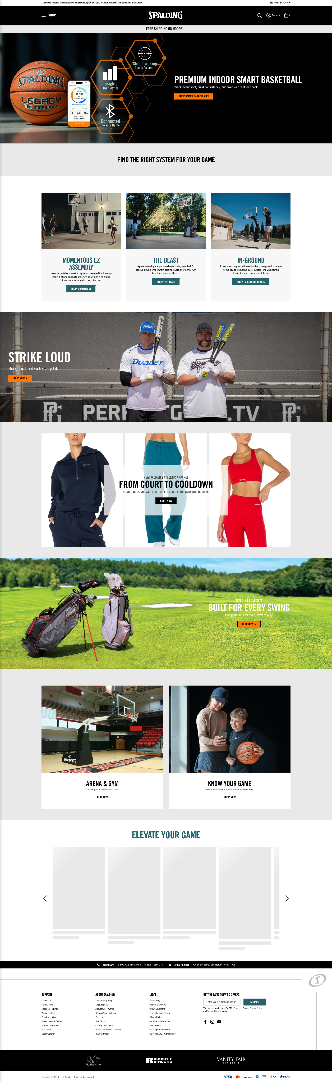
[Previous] (45, 898)
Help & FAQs (47, 1005)
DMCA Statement (156, 1009)
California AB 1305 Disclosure (162, 1034)
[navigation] (273, 15)
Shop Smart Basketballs (194, 96)
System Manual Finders (52, 1021)
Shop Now (19, 378)
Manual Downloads (50, 1025)
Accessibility (154, 1000)
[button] (287, 15)
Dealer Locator (48, 1034)
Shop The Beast (166, 282)
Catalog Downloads (104, 1025)
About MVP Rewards (104, 1009)
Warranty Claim (48, 1013)
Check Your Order (49, 1017)
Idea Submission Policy (159, 1013)
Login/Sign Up (101, 1005)
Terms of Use (155, 1025)
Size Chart (100, 1021)
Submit (254, 1002)
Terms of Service (214, 1011)
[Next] (287, 898)
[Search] (259, 15)
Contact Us (46, 1000)
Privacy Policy (155, 1017)
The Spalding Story (103, 1000)
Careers (99, 1017)
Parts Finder (47, 1029)
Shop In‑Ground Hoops (251, 282)
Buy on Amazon (102, 1034)
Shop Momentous (81, 289)
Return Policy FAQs (225, 964)
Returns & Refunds (50, 1009)
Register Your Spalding (105, 1013)
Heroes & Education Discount (108, 1029)
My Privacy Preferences (159, 1021)
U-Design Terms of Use (159, 1029)
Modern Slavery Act (157, 1005)
